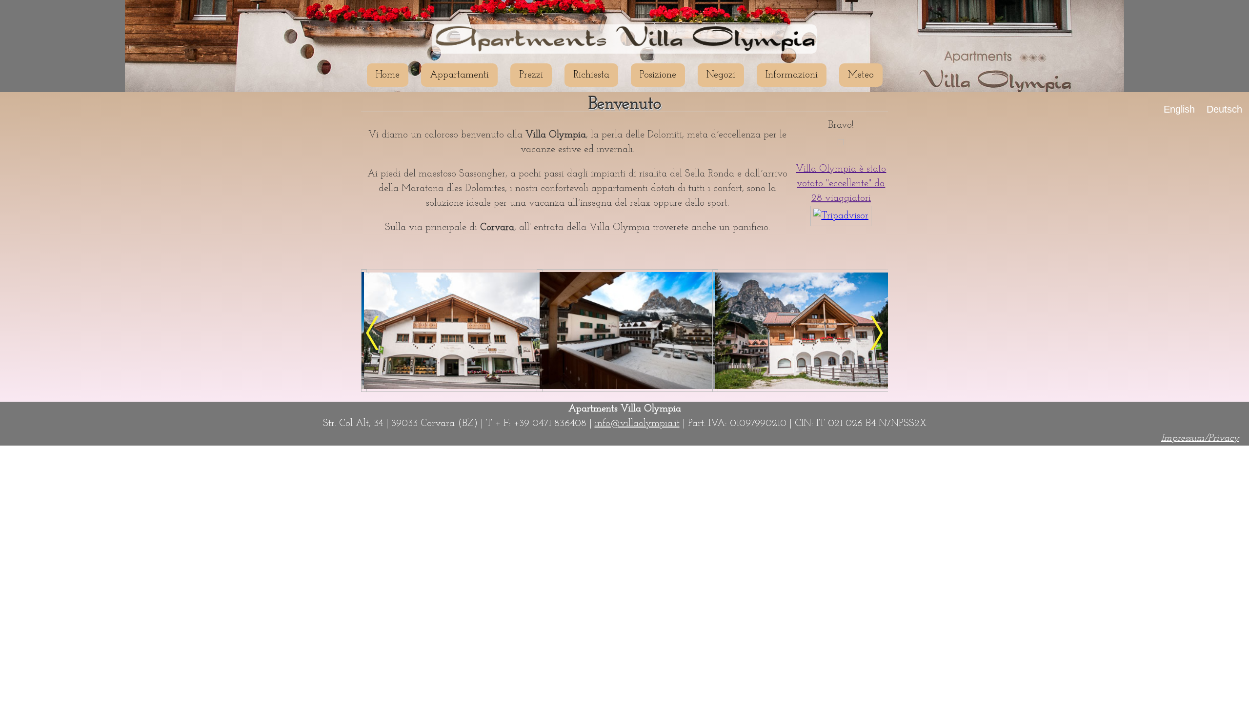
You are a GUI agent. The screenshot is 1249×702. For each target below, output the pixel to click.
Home (388, 75)
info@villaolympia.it (637, 424)
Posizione (658, 75)
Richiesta (591, 75)
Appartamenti (459, 75)
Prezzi (531, 75)
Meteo (861, 75)
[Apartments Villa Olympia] (452, 389)
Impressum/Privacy (1200, 438)
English (1179, 109)
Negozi (720, 75)
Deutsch (1224, 109)
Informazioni (792, 75)
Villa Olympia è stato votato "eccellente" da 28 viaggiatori (841, 183)
